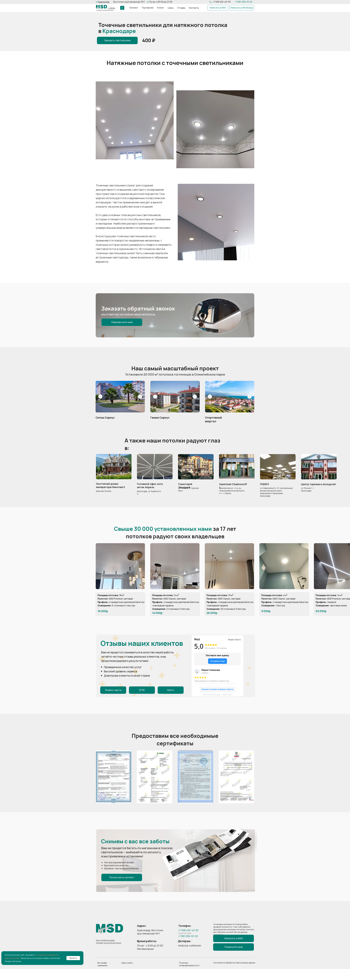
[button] (104, 1)
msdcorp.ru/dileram (189, 945)
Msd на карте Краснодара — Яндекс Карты (217, 694)
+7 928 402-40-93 (221, 1)
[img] (101, 7)
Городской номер (184, 933)
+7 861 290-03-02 (243, 1)
